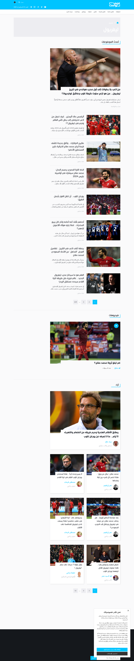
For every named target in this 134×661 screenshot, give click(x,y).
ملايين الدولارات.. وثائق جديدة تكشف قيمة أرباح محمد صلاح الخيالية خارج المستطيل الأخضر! (67, 146)
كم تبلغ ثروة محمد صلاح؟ (107, 362)
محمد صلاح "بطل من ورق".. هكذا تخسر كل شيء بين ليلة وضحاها (107, 477)
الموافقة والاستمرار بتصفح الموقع (112, 650)
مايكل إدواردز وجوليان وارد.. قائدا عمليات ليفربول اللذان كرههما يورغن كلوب (108, 568)
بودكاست (77, 11)
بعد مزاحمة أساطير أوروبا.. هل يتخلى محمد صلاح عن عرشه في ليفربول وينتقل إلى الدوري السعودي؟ (107, 523)
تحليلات (90, 11)
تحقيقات (118, 11)
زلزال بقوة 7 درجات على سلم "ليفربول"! (71, 566)
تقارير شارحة (102, 11)
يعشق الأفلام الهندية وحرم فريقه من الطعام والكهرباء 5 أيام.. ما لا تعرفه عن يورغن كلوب (91, 434)
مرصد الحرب (69, 11)
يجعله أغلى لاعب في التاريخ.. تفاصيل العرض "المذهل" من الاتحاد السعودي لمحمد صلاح (67, 251)
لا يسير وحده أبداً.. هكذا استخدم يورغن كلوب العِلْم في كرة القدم (69, 475)
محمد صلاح (117, 368)
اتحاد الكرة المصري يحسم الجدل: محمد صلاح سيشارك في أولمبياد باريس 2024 (69, 173)
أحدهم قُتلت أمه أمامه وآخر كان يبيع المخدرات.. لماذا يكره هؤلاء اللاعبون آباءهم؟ (68, 225)
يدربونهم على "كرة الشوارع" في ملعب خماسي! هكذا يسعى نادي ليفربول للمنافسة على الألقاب (70, 523)
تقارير (95, 11)
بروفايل (84, 11)
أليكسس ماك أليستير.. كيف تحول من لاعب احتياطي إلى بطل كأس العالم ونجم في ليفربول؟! (68, 120)
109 (75, 302)
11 (75, 591)
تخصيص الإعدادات (112, 654)
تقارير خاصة (111, 11)
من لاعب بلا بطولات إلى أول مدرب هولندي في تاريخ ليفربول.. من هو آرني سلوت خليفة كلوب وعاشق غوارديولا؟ (91, 91)
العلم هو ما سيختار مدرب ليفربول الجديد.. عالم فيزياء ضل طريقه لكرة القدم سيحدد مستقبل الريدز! (68, 278)
